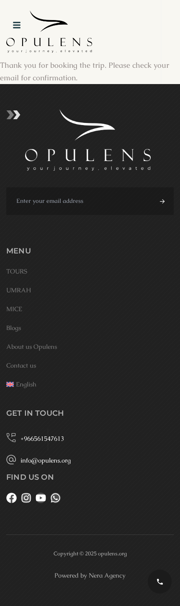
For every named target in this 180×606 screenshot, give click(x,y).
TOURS (16, 271)
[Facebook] (11, 498)
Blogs (13, 328)
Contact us (21, 365)
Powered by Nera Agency (90, 575)
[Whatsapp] (55, 498)
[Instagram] (26, 498)
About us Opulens (31, 346)
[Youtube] (41, 498)
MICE (14, 309)
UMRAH (18, 290)
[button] (161, 201)
